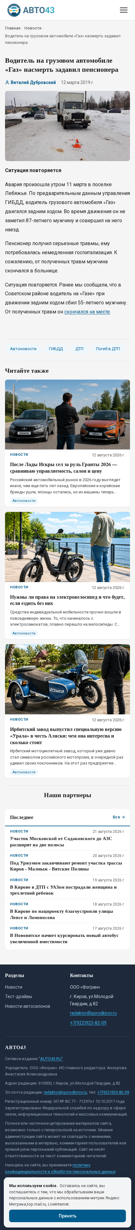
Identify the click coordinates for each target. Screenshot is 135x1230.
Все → (119, 817)
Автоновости (23, 348)
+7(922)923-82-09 (88, 1022)
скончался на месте (87, 312)
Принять (68, 1215)
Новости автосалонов (27, 1006)
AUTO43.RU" (51, 1058)
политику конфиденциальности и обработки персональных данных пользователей (60, 1171)
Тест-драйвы (18, 996)
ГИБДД (56, 348)
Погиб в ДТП (108, 348)
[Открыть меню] (123, 10)
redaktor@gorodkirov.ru (93, 1013)
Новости (13, 987)
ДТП (79, 348)
